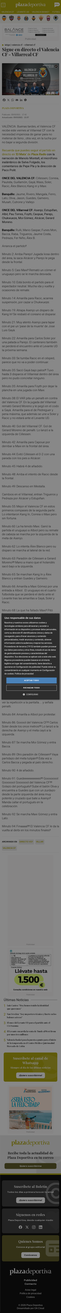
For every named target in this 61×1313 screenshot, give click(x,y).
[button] (30, 694)
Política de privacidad (24, 674)
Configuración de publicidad (28, 667)
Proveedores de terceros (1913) (18, 646)
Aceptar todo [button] (31, 680)
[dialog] (31, 656)
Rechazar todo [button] (31, 687)
